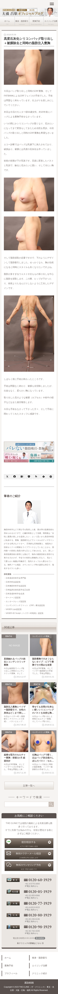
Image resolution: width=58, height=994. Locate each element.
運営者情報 (29, 982)
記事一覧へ (29, 785)
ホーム (7, 21)
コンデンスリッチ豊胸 (40, 636)
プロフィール (10, 973)
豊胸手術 (36, 21)
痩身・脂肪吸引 (21, 21)
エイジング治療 (50, 21)
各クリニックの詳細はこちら (29, 943)
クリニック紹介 (39, 973)
